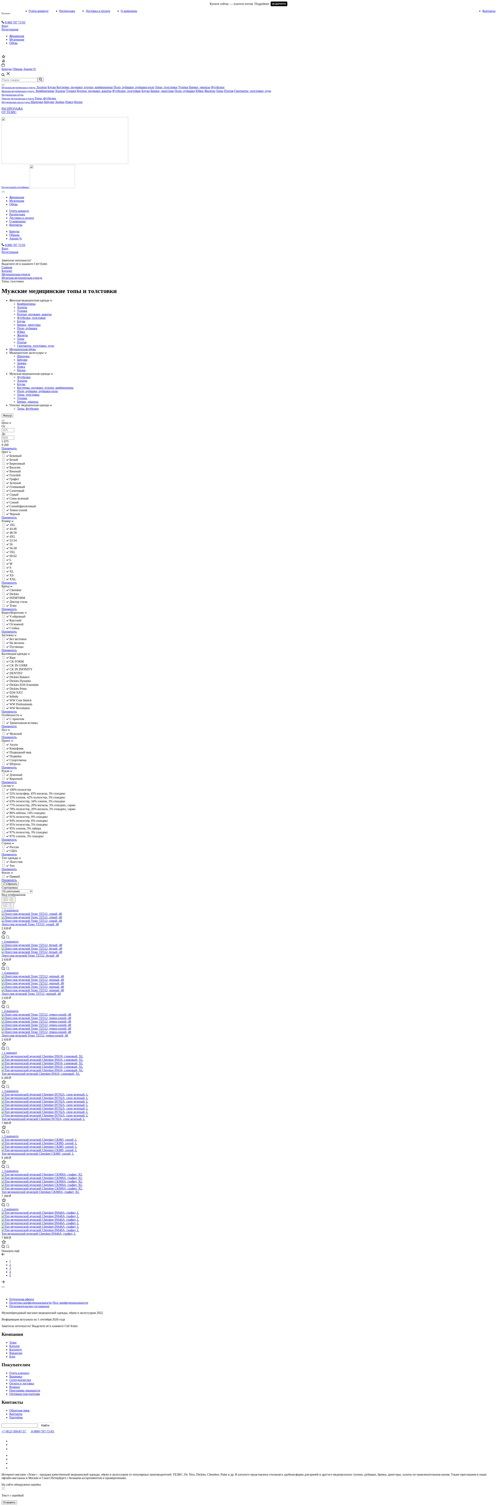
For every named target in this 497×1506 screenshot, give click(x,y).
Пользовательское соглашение (29, 1306)
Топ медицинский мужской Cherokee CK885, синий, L (38, 1153)
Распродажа (67, 11)
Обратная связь (19, 1410)
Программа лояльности (24, 1390)
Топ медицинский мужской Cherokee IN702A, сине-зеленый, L (43, 1119)
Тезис (13, 1342)
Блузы (52, 87)
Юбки (200, 91)
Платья (228, 91)
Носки (78, 102)
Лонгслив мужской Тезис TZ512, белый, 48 (30, 955)
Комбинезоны (45, 91)
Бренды (14, 231)
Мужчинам (16, 39)
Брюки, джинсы (199, 87)
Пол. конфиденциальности (70, 1302)
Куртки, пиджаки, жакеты (94, 91)
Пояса (69, 102)
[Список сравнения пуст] (3, 61)
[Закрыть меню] (3, 84)
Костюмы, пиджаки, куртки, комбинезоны (84, 87)
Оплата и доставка (21, 1383)
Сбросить (11, 883)
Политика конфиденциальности (30, 1302)
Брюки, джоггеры (162, 91)
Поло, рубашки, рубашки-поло (134, 87)
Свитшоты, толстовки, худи (252, 91)
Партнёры (16, 1417)
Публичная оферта (21, 1299)
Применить (9, 448)
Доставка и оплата (98, 11)
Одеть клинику (19, 1373)
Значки (59, 102)
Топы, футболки (45, 98)
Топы (219, 91)
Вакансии (15, 1353)
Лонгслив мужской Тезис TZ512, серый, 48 (30, 924)
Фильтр (7, 415)
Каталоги (15, 1349)
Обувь (13, 43)
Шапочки (37, 102)
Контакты (488, 11)
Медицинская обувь (22, 349)
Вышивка (15, 1376)
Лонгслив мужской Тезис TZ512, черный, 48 (31, 993)
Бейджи (49, 102)
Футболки (217, 87)
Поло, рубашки (185, 91)
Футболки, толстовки (126, 91)
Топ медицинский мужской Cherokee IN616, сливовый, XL (41, 1073)
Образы (14, 235)
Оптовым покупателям (24, 1394)
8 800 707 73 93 (15, 22)
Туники (183, 87)
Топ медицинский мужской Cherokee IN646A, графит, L (39, 1233)
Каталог (6, 13)
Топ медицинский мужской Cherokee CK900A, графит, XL (40, 1192)
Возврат (14, 1387)
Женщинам (16, 36)
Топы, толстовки (166, 87)
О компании (129, 11)
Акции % (15, 238)
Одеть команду (39, 11)
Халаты (42, 87)
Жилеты (209, 91)
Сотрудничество (20, 1380)
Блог (12, 1356)
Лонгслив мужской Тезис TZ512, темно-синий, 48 (35, 1035)
